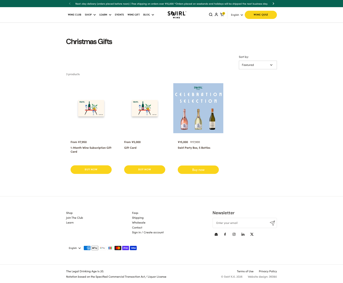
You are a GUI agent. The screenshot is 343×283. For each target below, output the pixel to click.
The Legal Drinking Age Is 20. (85, 271)
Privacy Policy (268, 271)
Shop (69, 213)
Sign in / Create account (148, 232)
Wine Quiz (261, 15)
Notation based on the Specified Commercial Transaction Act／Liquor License (116, 276)
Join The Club (74, 217)
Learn (70, 222)
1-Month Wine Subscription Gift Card (91, 149)
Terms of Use (245, 271)
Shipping (138, 217)
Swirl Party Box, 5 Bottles (194, 147)
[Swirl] (177, 14)
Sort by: (244, 57)
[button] (222, 14)
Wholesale (138, 222)
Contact (137, 227)
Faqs (135, 213)
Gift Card (130, 147)
